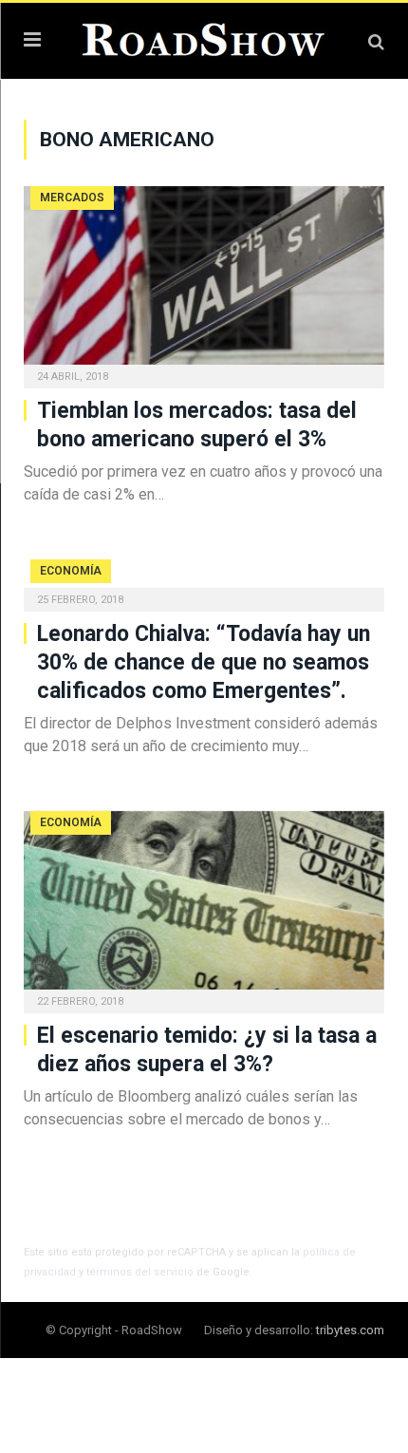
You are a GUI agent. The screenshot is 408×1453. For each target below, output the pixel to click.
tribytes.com (350, 1330)
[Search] (376, 41)
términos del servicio (140, 1272)
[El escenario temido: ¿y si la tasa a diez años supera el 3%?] (204, 906)
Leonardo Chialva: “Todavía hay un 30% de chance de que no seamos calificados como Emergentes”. (203, 662)
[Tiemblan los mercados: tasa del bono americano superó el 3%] (204, 281)
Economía (71, 570)
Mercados (72, 197)
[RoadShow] (204, 38)
